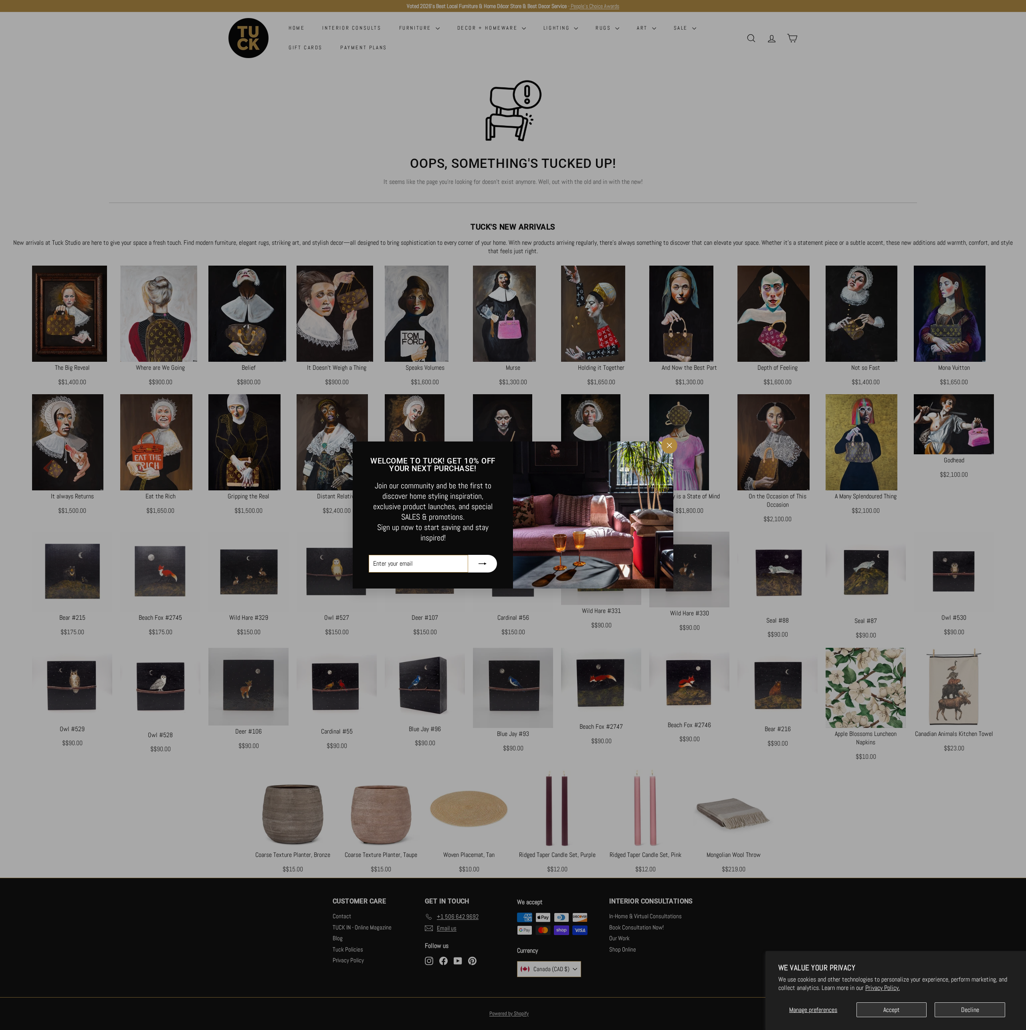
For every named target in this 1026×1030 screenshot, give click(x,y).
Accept (891, 1010)
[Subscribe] (482, 563)
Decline (970, 1010)
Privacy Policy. (882, 988)
